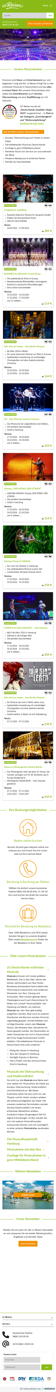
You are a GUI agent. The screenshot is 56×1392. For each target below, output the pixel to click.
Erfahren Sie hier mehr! (32, 123)
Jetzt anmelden (28, 1244)
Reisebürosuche (29, 939)
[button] (48, 5)
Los (50, 15)
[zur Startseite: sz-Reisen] (13, 5)
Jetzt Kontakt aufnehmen (40, 23)
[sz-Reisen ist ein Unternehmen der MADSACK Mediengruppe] (37, 1389)
